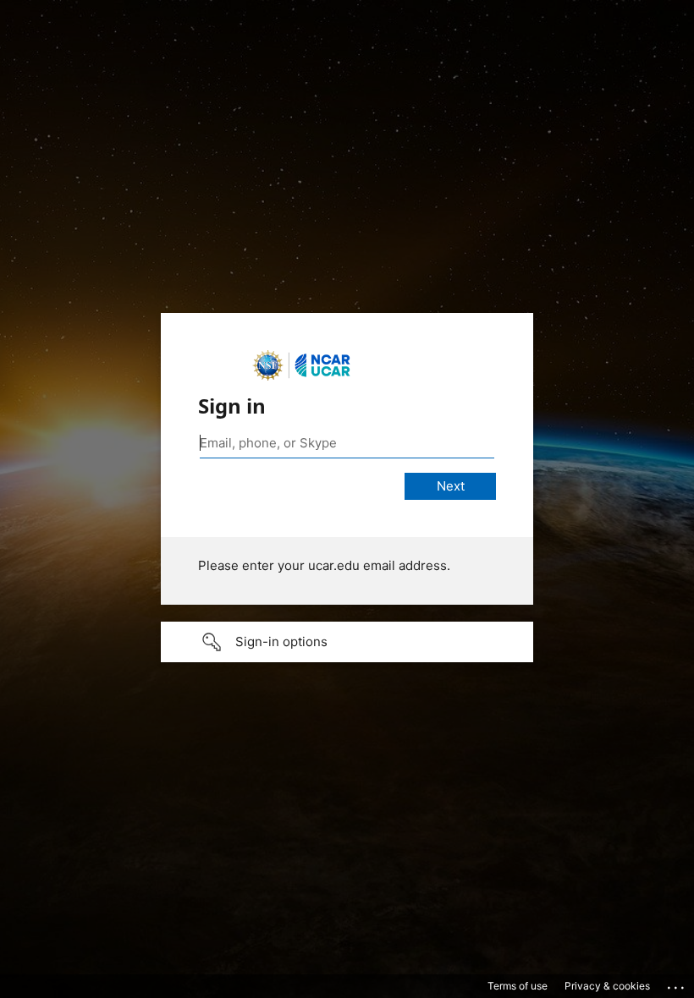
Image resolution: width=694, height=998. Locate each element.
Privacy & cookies (607, 985)
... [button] (677, 983)
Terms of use (517, 985)
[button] (347, 642)
